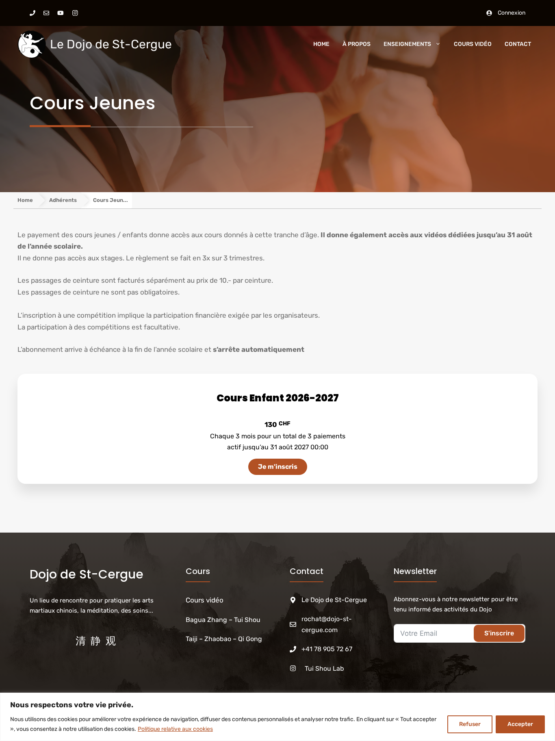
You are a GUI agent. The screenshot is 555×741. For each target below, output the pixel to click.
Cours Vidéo (473, 44)
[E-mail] (46, 13)
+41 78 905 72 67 (326, 649)
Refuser (470, 724)
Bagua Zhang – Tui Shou (224, 620)
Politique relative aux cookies (175, 729)
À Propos (357, 44)
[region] (277, 717)
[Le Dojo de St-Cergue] (31, 44)
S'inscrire (499, 633)
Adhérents (63, 200)
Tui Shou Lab (324, 668)
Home (321, 44)
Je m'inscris (277, 466)
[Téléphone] (32, 13)
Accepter (520, 724)
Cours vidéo (204, 600)
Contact (518, 44)
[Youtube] (60, 13)
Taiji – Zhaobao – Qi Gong (224, 639)
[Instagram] (75, 13)
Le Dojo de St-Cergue (111, 44)
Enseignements (407, 44)
